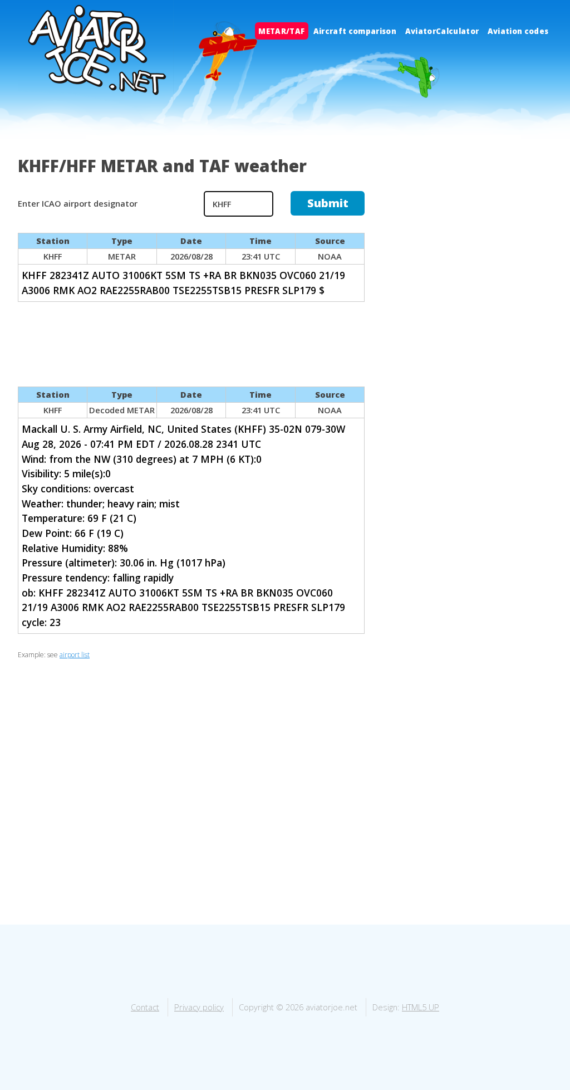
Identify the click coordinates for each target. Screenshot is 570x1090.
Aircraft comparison (354, 31)
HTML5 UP (420, 1007)
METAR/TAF (281, 31)
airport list (75, 654)
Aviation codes (518, 31)
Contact (145, 1007)
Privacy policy (199, 1007)
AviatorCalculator (442, 31)
